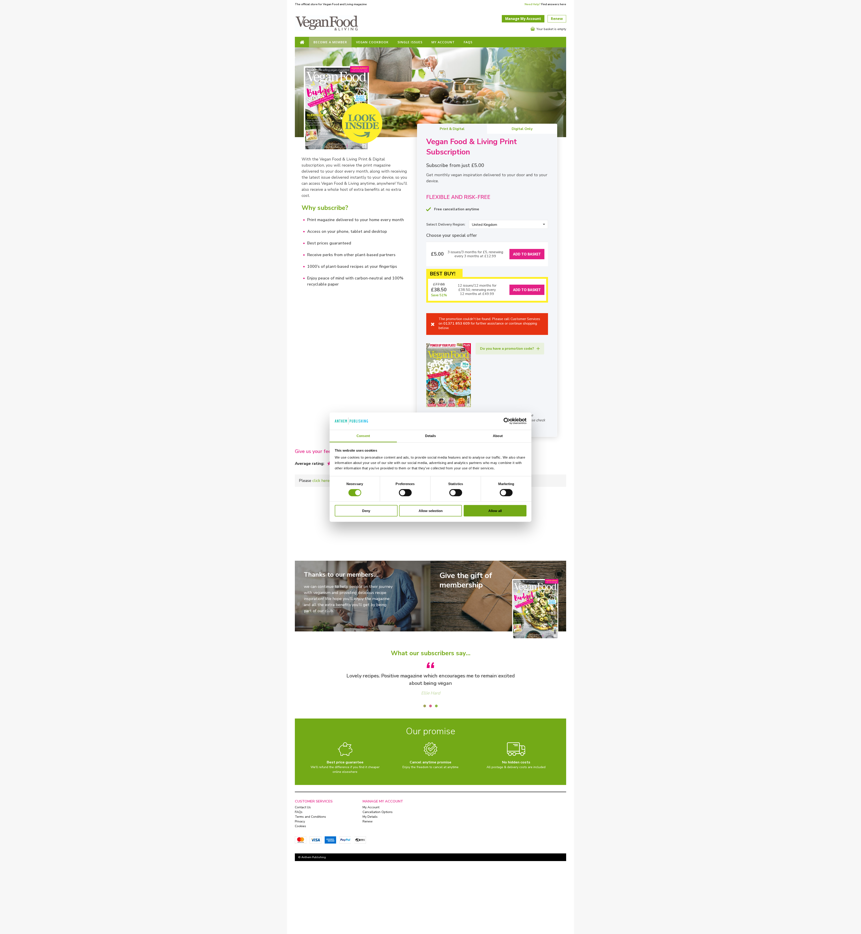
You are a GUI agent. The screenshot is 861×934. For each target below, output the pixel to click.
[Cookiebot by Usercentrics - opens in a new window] (506, 421)
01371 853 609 (456, 323)
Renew (557, 18)
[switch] (405, 492)
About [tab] (498, 435)
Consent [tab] (363, 435)
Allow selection (431, 510)
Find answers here (553, 4)
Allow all (495, 510)
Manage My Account (523, 18)
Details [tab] (430, 435)
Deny (366, 510)
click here (321, 480)
